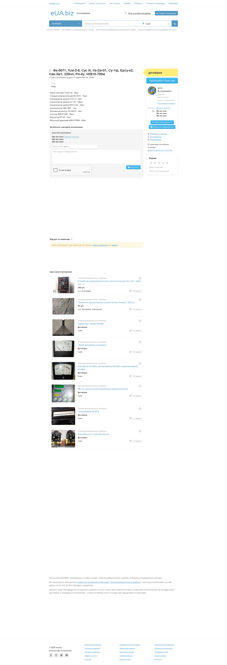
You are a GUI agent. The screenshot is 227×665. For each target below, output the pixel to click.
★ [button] (151, 163)
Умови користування (127, 648)
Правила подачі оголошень (130, 644)
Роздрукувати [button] (155, 139)
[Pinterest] (56, 655)
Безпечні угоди (125, 659)
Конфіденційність (126, 655)
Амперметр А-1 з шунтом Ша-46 (93, 434)
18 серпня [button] (137, 291)
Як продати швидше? (93, 648)
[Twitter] (61, 655)
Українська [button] (54, 3)
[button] (60, 3)
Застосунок (114, 3)
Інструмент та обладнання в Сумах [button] (78, 29)
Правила (138, 3)
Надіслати (134, 167)
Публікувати (79, 3)
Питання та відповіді (155, 3)
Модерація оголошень (93, 644)
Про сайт (88, 659)
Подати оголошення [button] (167, 13)
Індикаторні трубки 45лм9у (91, 323)
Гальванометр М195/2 (88, 411)
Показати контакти (71, 136)
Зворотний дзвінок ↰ (163, 122)
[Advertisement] (113, 50)
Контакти (158, 659)
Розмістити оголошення (163, 648)
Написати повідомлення (163, 127)
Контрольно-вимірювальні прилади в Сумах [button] (116, 29)
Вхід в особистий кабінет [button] (139, 13)
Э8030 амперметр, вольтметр (92, 344)
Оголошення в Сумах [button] (50, 29)
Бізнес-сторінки (160, 655)
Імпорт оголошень (97, 3)
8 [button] (54, 291)
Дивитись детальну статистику (160, 150)
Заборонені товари (127, 652)
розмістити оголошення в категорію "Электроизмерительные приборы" (109, 582)
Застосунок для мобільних (164, 644)
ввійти (115, 245)
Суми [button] (148, 23)
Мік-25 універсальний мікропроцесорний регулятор (103, 388)
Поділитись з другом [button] (158, 133)
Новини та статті (91, 655)
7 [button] (54, 312)
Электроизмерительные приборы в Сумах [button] (157, 29)
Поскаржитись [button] (156, 136)
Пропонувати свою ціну (162, 80)
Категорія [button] (56, 23)
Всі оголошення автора (166, 103)
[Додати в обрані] (50, 70)
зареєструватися (100, 245)
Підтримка (173, 3)
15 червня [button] (137, 330)
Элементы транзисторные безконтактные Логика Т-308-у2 (106, 302)
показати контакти (163, 108)
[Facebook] (51, 655)
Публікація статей (161, 652)
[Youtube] (66, 655)
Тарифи (127, 3)
